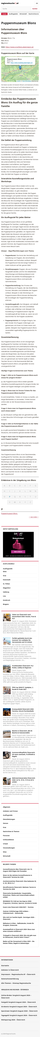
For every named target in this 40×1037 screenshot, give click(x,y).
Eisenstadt (6, 580)
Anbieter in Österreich (10, 970)
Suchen (34, 9)
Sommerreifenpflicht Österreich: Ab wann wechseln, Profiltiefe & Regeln (23, 754)
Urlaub (5, 844)
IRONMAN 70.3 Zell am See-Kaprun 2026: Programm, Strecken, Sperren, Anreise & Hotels (20, 902)
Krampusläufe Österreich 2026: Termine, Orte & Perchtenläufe (23, 710)
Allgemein (6, 807)
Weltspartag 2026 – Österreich (13, 1020)
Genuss (5, 823)
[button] (20, 68)
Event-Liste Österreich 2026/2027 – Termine (18, 907)
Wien (5, 571)
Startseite (5, 965)
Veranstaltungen (9, 848)
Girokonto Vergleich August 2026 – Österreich (19, 1006)
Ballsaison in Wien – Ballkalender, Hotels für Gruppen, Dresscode (18, 924)
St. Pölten (6, 584)
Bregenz (6, 604)
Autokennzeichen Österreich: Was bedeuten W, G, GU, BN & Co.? (19, 882)
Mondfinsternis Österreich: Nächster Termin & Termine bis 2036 (19, 888)
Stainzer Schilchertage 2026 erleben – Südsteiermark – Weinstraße (16, 912)
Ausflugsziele (13, 14)
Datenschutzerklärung (10, 979)
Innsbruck (6, 600)
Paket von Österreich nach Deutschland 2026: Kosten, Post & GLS (24, 616)
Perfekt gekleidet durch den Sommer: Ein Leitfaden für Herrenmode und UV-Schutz (22, 640)
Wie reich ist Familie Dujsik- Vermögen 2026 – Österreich (19, 918)
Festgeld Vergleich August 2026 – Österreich (18, 1002)
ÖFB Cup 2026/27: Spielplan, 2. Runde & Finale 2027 (22, 688)
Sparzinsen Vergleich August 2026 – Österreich (19, 1011)
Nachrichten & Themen (11, 831)
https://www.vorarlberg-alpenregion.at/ (20, 47)
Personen (6, 835)
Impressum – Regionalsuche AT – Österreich (18, 974)
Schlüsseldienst (8, 840)
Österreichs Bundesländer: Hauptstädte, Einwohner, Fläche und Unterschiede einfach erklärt (18, 895)
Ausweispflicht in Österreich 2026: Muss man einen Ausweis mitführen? (19, 930)
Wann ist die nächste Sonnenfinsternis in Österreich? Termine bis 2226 (17, 876)
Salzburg (6, 592)
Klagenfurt (6, 588)
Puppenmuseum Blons (9, 513)
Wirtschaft (23, 14)
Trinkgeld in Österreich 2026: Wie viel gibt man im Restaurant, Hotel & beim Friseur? (19, 936)
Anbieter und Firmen (10, 811)
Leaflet (19, 81)
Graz (4, 576)
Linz (4, 596)
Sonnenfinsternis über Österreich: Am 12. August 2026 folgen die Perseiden (17, 870)
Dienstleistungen (9, 819)
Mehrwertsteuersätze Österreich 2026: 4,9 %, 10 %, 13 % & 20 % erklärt (23, 780)
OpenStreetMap (26, 81)
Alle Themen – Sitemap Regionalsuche (16, 983)
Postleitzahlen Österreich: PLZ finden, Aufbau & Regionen (22, 667)
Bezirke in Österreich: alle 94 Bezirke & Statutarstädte (22, 732)
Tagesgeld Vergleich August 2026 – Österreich (19, 1015)
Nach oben (33, 517)
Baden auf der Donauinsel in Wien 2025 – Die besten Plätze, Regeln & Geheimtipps (18, 942)
